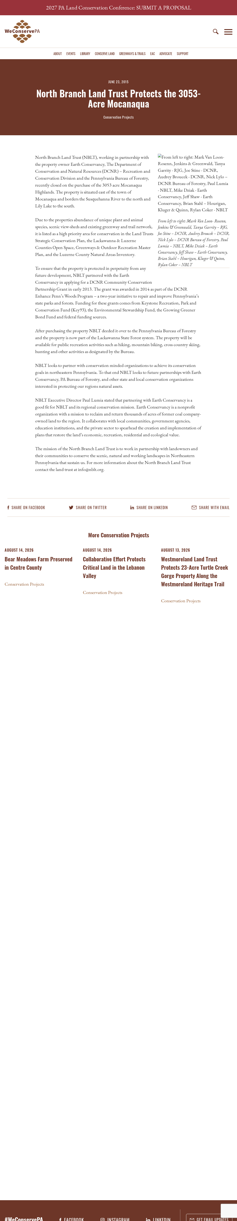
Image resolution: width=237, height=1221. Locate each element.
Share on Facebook (27, 507)
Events (70, 53)
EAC (152, 53)
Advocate (165, 53)
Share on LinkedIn (151, 507)
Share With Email (214, 507)
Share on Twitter (91, 507)
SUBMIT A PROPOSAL (163, 7)
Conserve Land (105, 53)
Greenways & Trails (132, 53)
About (57, 53)
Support (182, 53)
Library (85, 53)
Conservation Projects (24, 584)
